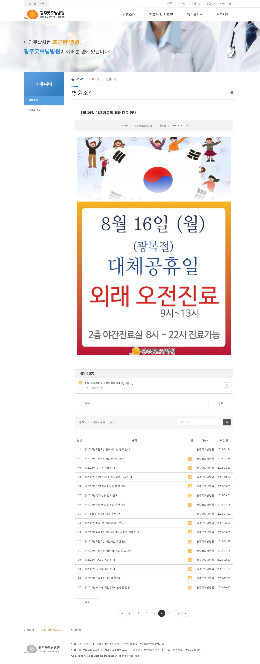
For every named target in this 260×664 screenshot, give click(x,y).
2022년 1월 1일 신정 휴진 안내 (104, 578)
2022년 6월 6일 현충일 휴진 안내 (105, 523)
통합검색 (211, 3)
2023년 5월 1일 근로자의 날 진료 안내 (108, 449)
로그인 (181, 3)
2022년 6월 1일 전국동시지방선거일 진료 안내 (113, 532)
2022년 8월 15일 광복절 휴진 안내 (106, 504)
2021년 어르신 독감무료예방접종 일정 (108, 587)
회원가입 (196, 3)
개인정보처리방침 (52, 629)
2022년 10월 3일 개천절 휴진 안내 (106, 486)
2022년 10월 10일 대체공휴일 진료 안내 (109, 477)
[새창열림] (232, 92)
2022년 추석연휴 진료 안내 (102, 495)
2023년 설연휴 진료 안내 (101, 467)
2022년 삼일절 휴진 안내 (101, 559)
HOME (169, 3)
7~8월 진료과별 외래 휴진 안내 (104, 513)
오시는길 (76, 629)
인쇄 (220, 403)
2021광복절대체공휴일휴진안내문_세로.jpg (109, 385)
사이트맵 (226, 3)
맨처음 (121, 613)
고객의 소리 (34, 109)
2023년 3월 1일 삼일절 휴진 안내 (105, 458)
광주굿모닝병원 (44, 14)
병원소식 (33, 100)
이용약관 (29, 629)
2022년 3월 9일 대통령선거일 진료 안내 (109, 550)
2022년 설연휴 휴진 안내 (101, 569)
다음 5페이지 (178, 613)
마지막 (185, 613)
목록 (87, 403)
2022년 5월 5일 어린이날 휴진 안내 (107, 541)
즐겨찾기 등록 (36, 3)
